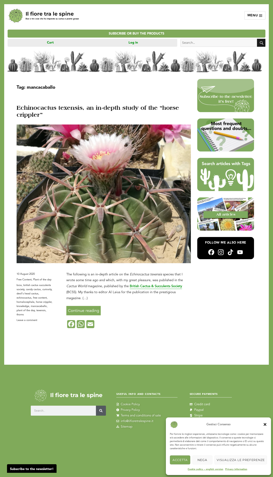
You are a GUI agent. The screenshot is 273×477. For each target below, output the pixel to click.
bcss (19, 285)
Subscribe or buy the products (136, 33)
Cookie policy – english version (205, 469)
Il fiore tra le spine (50, 14)
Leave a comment (27, 320)
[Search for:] (218, 42)
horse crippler (44, 302)
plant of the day (26, 310)
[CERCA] (261, 43)
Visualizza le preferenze (241, 460)
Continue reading (84, 310)
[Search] (101, 411)
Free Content (24, 280)
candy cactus (33, 289)
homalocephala (25, 302)
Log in (133, 42)
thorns (20, 315)
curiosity (47, 289)
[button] (265, 424)
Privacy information (236, 469)
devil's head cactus (27, 294)
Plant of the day (42, 280)
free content (40, 298)
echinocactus (24, 298)
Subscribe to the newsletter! (32, 469)
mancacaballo (39, 306)
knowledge (23, 306)
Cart (50, 42)
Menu (253, 15)
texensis (41, 310)
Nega (202, 460)
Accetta (180, 460)
